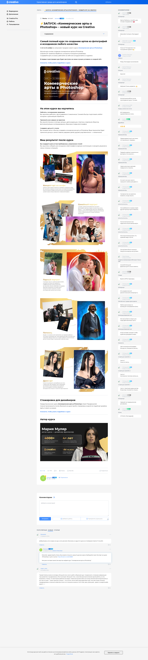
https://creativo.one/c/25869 (65, 556)
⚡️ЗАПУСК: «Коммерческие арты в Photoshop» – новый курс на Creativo (70, 10)
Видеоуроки (13, 11)
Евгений (57, 18)
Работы (11, 21)
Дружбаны (121, 122)
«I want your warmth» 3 (124, 357)
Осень (120, 412)
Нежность (121, 343)
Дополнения (13, 14)
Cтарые (57, 530)
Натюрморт (121, 16)
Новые (50, 530)
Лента (39, 10)
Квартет (120, 58)
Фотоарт (50, 18)
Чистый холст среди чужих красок (127, 301)
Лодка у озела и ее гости (125, 108)
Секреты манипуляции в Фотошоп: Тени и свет (129, 260)
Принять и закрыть (113, 652)
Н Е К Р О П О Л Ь (122, 204)
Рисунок (120, 70)
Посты (44, 18)
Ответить (41, 545)
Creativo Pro (13, 18)
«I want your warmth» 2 (124, 370)
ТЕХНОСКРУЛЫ (122, 134)
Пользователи (14, 24)
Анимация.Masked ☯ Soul (125, 315)
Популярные (42, 530)
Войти (109, 2)
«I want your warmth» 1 (124, 384)
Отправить (45, 518)
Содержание (48, 34)
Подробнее (69, 654)
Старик (120, 275)
